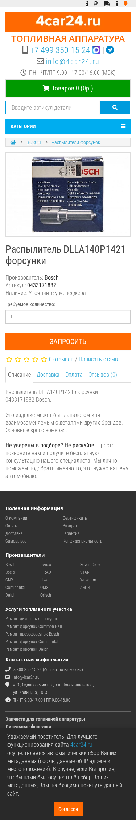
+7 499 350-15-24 (60, 50)
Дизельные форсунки (28, 727)
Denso (45, 564)
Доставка (48, 374)
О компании (16, 518)
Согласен (68, 809)
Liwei (45, 579)
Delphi (11, 595)
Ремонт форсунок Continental (31, 641)
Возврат (70, 525)
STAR (85, 572)
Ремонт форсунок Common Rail (33, 626)
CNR (9, 579)
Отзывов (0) (102, 374)
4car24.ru (81, 744)
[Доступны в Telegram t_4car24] (110, 50)
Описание (19, 374)
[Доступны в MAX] (96, 50)
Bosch (10, 564)
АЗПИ (85, 587)
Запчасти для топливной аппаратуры (45, 719)
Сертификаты (75, 518)
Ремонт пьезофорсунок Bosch (32, 634)
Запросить (68, 341)
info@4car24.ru (73, 61)
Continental (15, 587)
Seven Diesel (91, 564)
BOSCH (33, 142)
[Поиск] (115, 107)
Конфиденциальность (82, 541)
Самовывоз (15, 541)
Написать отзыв (98, 359)
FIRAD (45, 572)
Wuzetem (88, 579)
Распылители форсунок (75, 142)
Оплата (74, 374)
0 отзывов (61, 359)
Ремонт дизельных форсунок (31, 618)
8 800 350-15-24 (27, 669)
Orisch (45, 595)
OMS (44, 587)
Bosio (10, 572)
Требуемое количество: (30, 304)
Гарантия (71, 533)
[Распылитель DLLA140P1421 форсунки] (68, 194)
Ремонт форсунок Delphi (27, 649)
